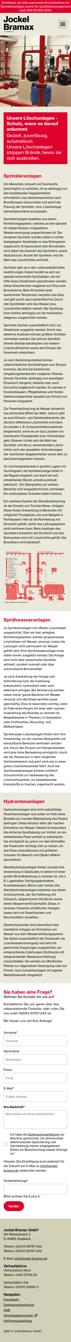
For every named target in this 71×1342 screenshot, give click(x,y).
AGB (7, 1310)
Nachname (12, 1051)
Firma (8, 1070)
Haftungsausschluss (18, 1321)
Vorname (11, 1032)
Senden (14, 1206)
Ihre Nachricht (14, 1107)
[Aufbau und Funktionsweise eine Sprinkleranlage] (36, 606)
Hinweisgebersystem (18, 1315)
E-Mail (11, 1088)
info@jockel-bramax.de (30, 1258)
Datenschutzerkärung (19, 1305)
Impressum (11, 1299)
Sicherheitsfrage (16, 1181)
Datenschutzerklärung (43, 1134)
